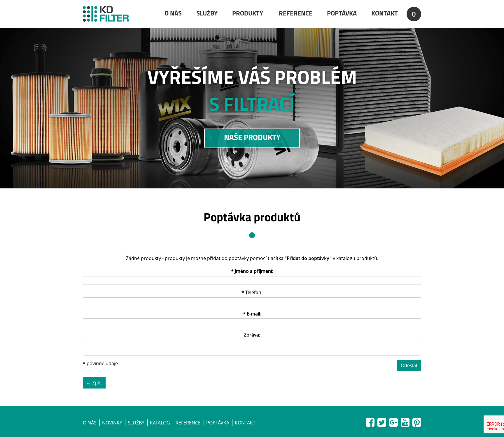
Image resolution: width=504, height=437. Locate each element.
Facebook (370, 421)
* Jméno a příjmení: (252, 271)
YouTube (405, 421)
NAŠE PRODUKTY (252, 138)
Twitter (381, 421)
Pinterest (416, 421)
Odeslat (409, 365)
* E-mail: (252, 314)
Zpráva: (252, 335)
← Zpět (94, 382)
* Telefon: (252, 292)
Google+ (393, 421)
